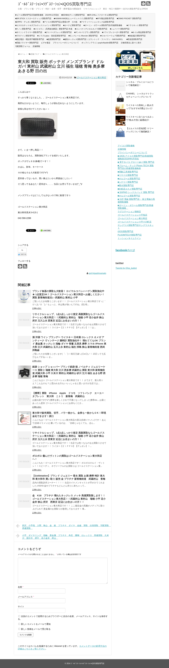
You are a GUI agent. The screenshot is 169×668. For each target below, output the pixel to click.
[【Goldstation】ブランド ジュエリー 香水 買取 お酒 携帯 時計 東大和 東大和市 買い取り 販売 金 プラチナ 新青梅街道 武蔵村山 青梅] (24, 481)
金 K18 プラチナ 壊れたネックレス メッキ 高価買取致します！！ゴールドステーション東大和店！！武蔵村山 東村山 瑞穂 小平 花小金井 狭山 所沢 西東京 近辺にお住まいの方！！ (69, 498)
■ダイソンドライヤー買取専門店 (28, 32)
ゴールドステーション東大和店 (91, 77)
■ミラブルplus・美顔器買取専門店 (51, 36)
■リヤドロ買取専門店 (128, 175)
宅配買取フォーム (22, 46)
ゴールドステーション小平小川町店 (134, 222)
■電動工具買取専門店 (128, 172)
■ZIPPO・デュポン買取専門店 (27, 22)
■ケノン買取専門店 (23, 29)
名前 (20, 587)
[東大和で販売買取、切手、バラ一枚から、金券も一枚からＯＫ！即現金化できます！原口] (24, 418)
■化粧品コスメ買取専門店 (130, 189)
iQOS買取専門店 (125, 231)
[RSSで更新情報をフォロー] (148, 3)
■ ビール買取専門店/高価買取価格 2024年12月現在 (37, 15)
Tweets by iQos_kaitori (126, 268)
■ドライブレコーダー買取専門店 (115, 32)
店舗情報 (36, 46)
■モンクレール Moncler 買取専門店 (83, 36)
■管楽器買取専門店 (134, 39)
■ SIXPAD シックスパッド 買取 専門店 (136, 192)
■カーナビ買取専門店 (72, 25)
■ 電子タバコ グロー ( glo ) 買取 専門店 (136, 162)
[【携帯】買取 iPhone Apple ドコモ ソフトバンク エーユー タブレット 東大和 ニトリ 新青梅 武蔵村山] (24, 398)
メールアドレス (26, 597)
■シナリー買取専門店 (128, 182)
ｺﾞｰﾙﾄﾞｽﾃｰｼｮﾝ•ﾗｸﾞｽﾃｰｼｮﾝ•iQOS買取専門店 (55, 4)
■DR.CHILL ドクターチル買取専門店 (102, 15)
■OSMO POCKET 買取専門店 (129, 18)
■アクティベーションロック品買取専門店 (98, 22)
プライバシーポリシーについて (66, 43)
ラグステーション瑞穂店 (129, 211)
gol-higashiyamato (97, 273)
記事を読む (37, 308)
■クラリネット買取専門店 (137, 25)
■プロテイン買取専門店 (25, 36)
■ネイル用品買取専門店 (141, 32)
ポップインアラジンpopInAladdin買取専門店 (99, 43)
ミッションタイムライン (129, 238)
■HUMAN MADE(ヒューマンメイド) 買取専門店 (73, 18)
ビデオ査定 (45, 43)
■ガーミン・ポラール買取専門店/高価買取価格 (104, 25)
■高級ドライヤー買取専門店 (27, 43)
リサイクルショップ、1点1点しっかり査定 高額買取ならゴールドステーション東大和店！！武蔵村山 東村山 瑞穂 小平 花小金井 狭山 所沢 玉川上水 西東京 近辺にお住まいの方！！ (68, 317)
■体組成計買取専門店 (137, 36)
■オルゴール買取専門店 (129, 179)
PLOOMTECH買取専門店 (130, 235)
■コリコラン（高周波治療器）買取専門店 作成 (53, 29)
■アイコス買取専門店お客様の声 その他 (60, 22)
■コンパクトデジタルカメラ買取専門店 (91, 29)
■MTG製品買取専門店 (105, 18)
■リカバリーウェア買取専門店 (112, 36)
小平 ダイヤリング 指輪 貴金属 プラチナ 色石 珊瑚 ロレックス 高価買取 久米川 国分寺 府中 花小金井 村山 (65, 536)
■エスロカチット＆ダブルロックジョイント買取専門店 (38, 25)
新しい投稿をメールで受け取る (36, 629)
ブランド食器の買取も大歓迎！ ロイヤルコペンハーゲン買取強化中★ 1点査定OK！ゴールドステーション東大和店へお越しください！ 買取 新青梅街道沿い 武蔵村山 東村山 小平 (68, 294)
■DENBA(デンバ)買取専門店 (73, 15)
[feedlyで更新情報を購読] (143, 3)
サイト (21, 606)
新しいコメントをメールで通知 (36, 624)
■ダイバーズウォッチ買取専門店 (58, 32)
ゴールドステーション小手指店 (132, 215)
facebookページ (125, 250)
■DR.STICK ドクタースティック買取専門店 (33, 18)
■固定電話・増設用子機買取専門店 (29, 39)
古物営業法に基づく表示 (131, 43)
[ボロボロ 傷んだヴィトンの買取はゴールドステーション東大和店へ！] (24, 461)
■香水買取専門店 (126, 185)
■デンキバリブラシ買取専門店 (86, 32)
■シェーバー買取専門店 (120, 29)
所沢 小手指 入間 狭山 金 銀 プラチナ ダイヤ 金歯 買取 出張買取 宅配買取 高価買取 (66, 526)
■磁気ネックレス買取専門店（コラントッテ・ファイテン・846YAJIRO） (93, 39)
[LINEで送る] (45, 83)
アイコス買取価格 (126, 146)
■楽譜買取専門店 (54, 39)
